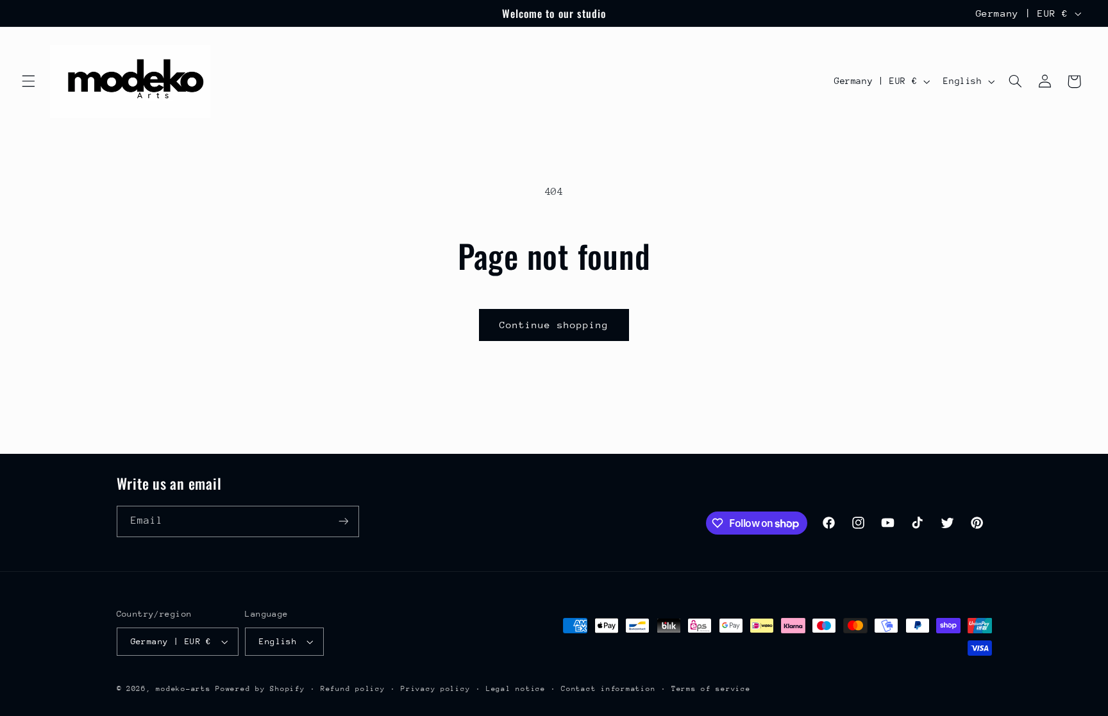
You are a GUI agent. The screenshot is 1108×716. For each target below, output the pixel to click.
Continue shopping (554, 324)
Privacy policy (435, 689)
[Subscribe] (343, 521)
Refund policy (353, 689)
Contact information (608, 689)
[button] (28, 81)
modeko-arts (183, 689)
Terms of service (711, 689)
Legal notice (516, 689)
